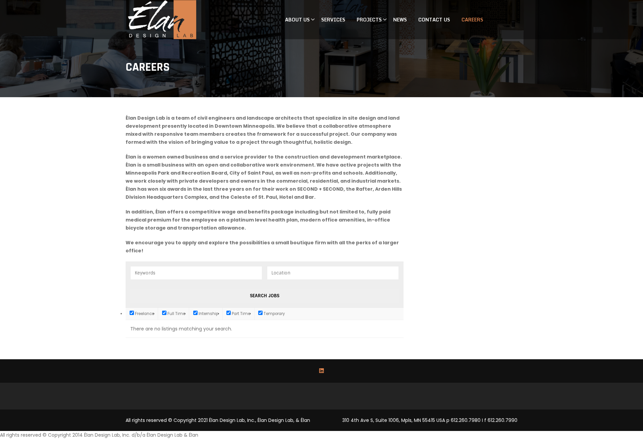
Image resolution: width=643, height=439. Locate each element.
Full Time (175, 313)
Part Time (240, 313)
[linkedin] (321, 371)
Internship (208, 313)
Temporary (274, 313)
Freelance (144, 313)
